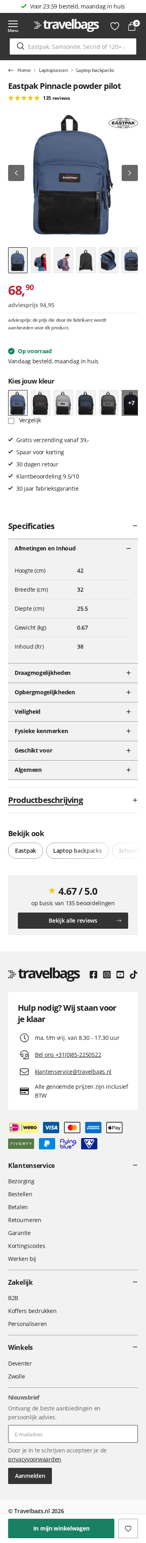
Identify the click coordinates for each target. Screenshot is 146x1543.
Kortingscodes (26, 1246)
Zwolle (16, 1376)
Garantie (19, 1233)
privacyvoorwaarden (34, 1459)
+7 (131, 403)
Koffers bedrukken (32, 1311)
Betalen (18, 1207)
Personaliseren (27, 1324)
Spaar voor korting (77, 6)
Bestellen (20, 1194)
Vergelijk (29, 420)
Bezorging (21, 1181)
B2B (13, 1298)
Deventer (20, 1363)
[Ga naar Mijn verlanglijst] (114, 26)
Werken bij (22, 1259)
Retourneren (24, 1220)
